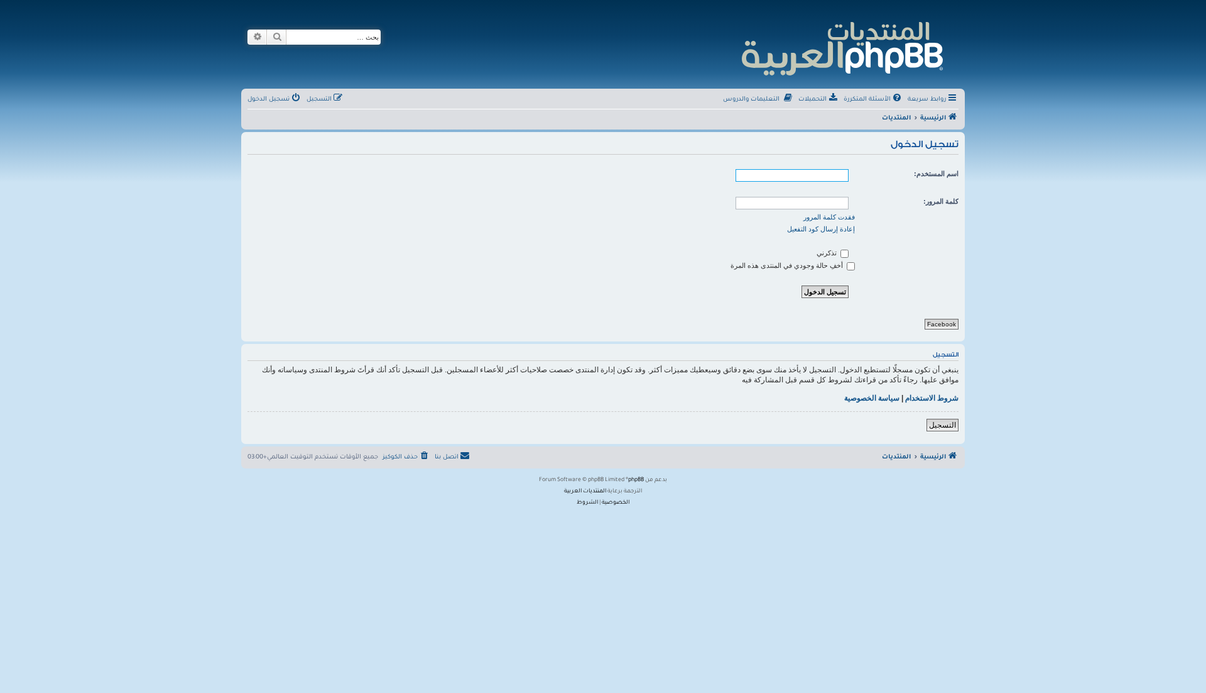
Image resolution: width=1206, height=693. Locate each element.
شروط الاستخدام (932, 398)
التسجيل (942, 425)
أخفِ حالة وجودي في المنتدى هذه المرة (788, 265)
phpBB (636, 480)
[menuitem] (873, 100)
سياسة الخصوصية (871, 398)
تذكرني (828, 253)
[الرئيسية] (841, 47)
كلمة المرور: (941, 201)
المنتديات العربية (585, 492)
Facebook (941, 324)
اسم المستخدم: (936, 173)
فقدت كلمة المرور (829, 217)
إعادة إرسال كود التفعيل (821, 229)
